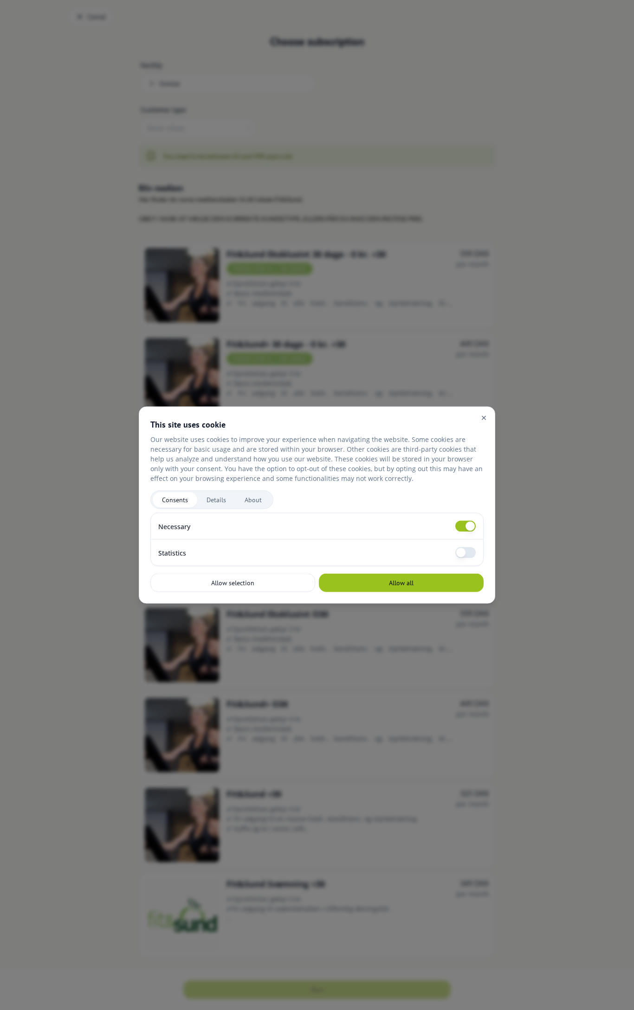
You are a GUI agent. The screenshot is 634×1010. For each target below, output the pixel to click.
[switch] (465, 526)
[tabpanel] (317, 539)
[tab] (175, 499)
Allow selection (232, 582)
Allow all (401, 582)
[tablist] (211, 500)
